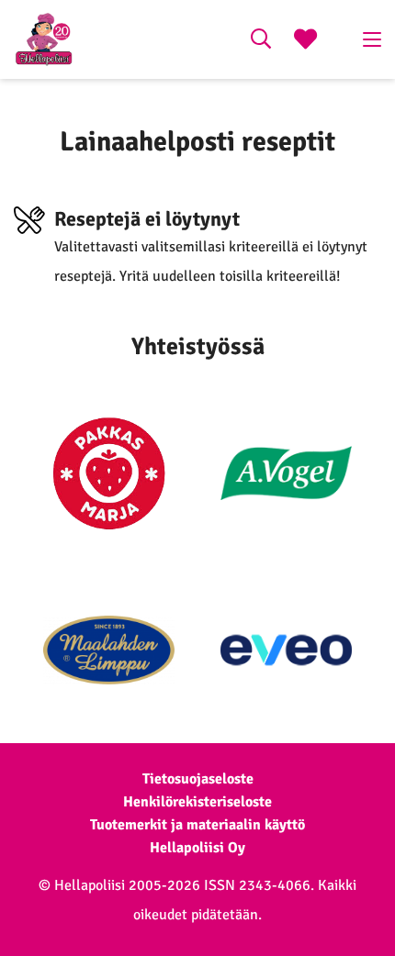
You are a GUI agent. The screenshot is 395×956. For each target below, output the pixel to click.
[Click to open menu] (372, 39)
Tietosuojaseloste (198, 779)
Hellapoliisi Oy (197, 848)
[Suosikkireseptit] (305, 41)
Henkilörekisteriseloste (197, 802)
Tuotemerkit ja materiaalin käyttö (197, 825)
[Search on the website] (261, 41)
